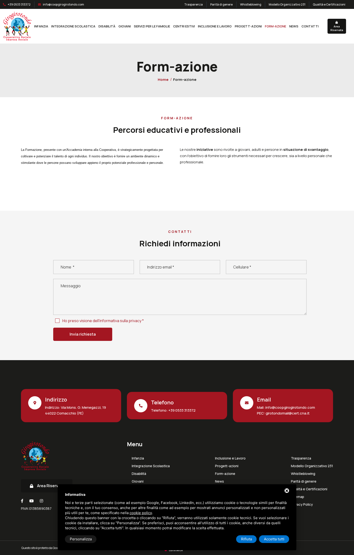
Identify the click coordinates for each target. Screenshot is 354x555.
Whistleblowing (250, 4)
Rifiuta (246, 539)
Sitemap (297, 496)
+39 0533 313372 (19, 4)
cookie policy (141, 512)
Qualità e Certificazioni (329, 4)
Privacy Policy (302, 504)
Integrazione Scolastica (73, 26)
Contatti (310, 26)
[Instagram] (41, 501)
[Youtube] (31, 501)
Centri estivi (184, 26)
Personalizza (81, 539)
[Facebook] (22, 501)
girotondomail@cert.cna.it (287, 413)
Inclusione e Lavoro (215, 26)
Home (163, 79)
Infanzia (41, 26)
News (293, 26)
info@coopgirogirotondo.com (63, 4)
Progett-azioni (248, 26)
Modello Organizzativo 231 (287, 4)
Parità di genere (221, 4)
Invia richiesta (83, 334)
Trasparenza (193, 4)
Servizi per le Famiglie (152, 26)
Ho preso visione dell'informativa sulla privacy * (103, 320)
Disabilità (106, 26)
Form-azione (275, 26)
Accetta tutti (274, 539)
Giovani (124, 26)
